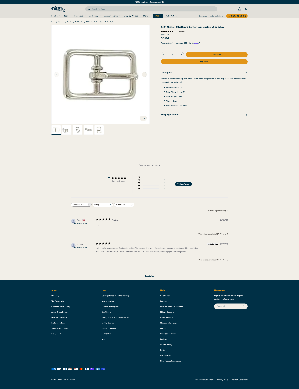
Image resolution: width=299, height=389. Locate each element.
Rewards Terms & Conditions (171, 307)
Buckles (69, 22)
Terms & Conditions (240, 380)
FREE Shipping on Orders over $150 (149, 2)
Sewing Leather (108, 301)
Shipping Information (168, 323)
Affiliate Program (167, 317)
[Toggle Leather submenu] (60, 16)
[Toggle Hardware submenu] (85, 16)
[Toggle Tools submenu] (70, 16)
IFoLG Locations (57, 334)
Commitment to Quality (60, 307)
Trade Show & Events (59, 328)
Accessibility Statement (204, 380)
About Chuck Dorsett (59, 312)
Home (53, 22)
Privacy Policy (222, 380)
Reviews (163, 339)
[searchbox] (79, 204)
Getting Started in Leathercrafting (115, 296)
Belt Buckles (79, 22)
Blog (103, 339)
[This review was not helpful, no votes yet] (225, 234)
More (145, 16)
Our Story (55, 296)
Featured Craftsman (59, 317)
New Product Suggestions (170, 361)
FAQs (162, 350)
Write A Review (183, 184)
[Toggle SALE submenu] (161, 16)
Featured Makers (58, 323)
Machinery (93, 16)
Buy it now (204, 62)
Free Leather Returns (168, 334)
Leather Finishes (111, 16)
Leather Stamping (109, 328)
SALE (157, 16)
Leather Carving (108, 323)
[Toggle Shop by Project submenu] (139, 16)
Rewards (203, 16)
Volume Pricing (216, 16)
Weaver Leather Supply (66, 379)
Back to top (149, 276)
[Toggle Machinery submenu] (99, 16)
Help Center (165, 296)
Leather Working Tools (110, 307)
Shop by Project (131, 16)
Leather (54, 16)
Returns (163, 328)
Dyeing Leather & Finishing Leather (115, 317)
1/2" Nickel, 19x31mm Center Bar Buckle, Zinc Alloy (100, 22)
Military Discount (167, 312)
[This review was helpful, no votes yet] (221, 234)
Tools (66, 16)
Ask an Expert (165, 355)
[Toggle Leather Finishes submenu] (120, 16)
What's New (171, 16)
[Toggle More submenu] (149, 16)
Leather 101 (106, 334)
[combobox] (151, 8)
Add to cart (216, 54)
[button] (246, 8)
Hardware (78, 16)
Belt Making (106, 312)
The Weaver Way (58, 301)
